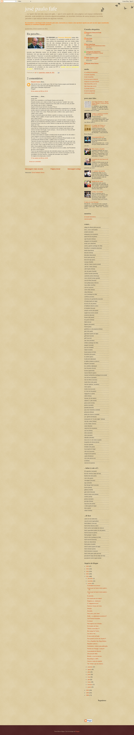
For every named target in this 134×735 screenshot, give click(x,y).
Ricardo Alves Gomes (92, 63)
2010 (87, 690)
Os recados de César (92, 626)
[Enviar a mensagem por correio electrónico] (58, 72)
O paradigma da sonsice (93, 585)
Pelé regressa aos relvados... (95, 623)
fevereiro (90, 684)
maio (89, 677)
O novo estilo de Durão (93, 636)
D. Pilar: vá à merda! (97, 191)
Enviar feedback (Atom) (38, 172)
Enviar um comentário (35, 161)
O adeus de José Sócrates (91, 202)
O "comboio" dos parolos (98, 171)
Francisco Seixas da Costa (93, 32)
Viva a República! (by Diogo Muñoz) (96, 641)
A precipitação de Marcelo (94, 651)
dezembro (90, 578)
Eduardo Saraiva (35, 82)
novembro (90, 581)
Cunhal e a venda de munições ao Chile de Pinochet (100, 114)
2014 (87, 569)
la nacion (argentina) (89, 91)
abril (89, 679)
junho (89, 674)
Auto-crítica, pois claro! (93, 613)
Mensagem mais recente (34, 169)
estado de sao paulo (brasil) (91, 81)
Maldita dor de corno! (97, 181)
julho (89, 672)
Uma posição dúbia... (92, 653)
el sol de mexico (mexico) (91, 79)
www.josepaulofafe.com (98, 137)
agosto (90, 669)
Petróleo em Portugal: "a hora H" (95, 648)
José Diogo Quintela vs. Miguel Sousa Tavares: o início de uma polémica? (100, 103)
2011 (87, 576)
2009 (87, 693)
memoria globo (88, 219)
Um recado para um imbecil (94, 598)
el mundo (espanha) (89, 74)
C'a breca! (90, 621)
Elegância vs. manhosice (94, 601)
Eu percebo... (90, 596)
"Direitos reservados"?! (93, 628)
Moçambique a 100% (92, 658)
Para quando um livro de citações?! (96, 638)
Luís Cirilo (89, 38)
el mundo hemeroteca (90, 216)
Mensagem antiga (74, 169)
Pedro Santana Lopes (92, 57)
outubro (90, 583)
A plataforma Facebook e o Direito (94, 53)
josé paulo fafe (41, 8)
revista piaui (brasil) (89, 93)
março (89, 682)
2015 (87, 566)
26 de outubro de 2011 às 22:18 (39, 91)
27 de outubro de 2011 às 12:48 (39, 158)
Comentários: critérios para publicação (97, 646)
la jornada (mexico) (89, 88)
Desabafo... (90, 611)
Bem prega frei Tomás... (93, 631)
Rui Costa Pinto (90, 44)
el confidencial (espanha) (90, 72)
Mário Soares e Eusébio (98, 149)
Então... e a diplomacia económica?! (97, 616)
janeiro (89, 687)
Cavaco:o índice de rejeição (94, 661)
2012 (87, 574)
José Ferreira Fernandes (93, 618)
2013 (87, 571)
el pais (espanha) (88, 77)
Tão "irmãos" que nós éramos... (95, 663)
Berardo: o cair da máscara (94, 656)
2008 (87, 695)
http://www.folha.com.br (90, 84)
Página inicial (55, 169)
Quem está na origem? (92, 59)
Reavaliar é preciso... (92, 643)
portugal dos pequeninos (93, 51)
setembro (90, 667)
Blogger (77, 731)
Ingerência (89, 40)
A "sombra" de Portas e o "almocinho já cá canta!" (98, 126)
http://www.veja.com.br (90, 86)
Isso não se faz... (92, 633)
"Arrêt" (87, 34)
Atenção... (90, 608)
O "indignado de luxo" (93, 603)
